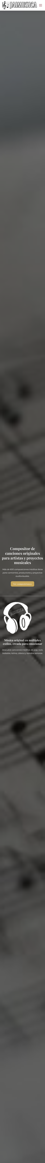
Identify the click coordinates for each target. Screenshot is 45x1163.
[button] (40, 5)
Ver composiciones (22, 584)
